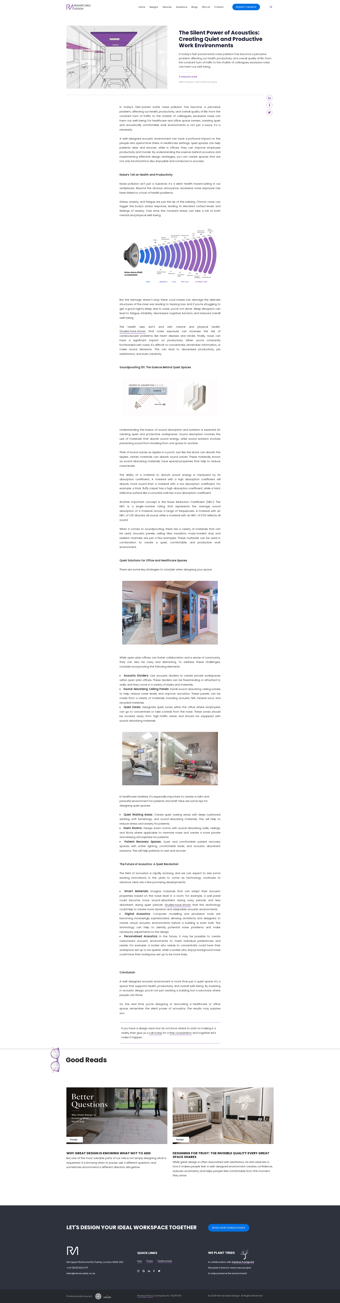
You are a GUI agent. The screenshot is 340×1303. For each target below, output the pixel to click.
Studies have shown (133, 331)
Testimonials (164, 1261)
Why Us (206, 6)
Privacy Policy (145, 1295)
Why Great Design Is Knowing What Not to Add (108, 1153)
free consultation (180, 1033)
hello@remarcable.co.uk (80, 1273)
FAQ (139, 1261)
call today (155, 1033)
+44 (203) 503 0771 (77, 1267)
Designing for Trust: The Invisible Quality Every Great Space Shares (221, 1155)
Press (149, 1261)
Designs (153, 6)
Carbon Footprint (243, 1262)
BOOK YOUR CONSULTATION (228, 1227)
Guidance (181, 6)
